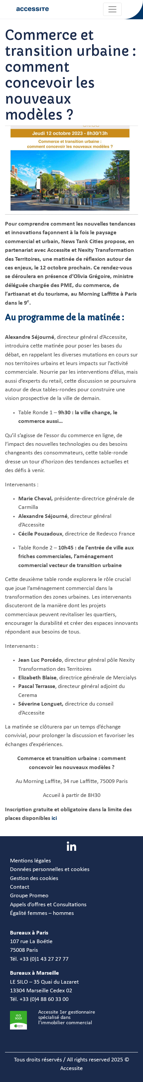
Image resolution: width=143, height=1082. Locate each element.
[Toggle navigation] (112, 9)
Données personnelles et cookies (49, 869)
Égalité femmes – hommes (42, 913)
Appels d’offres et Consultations (48, 905)
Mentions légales (30, 861)
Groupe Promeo (29, 896)
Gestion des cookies (34, 878)
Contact (19, 887)
